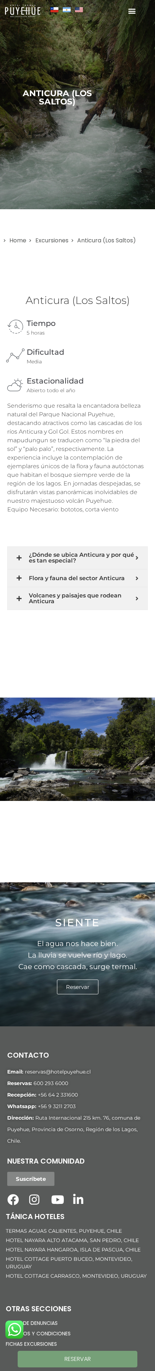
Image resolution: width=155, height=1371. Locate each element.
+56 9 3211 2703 (57, 1106)
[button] (132, 11)
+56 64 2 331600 (58, 1095)
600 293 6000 (51, 1083)
